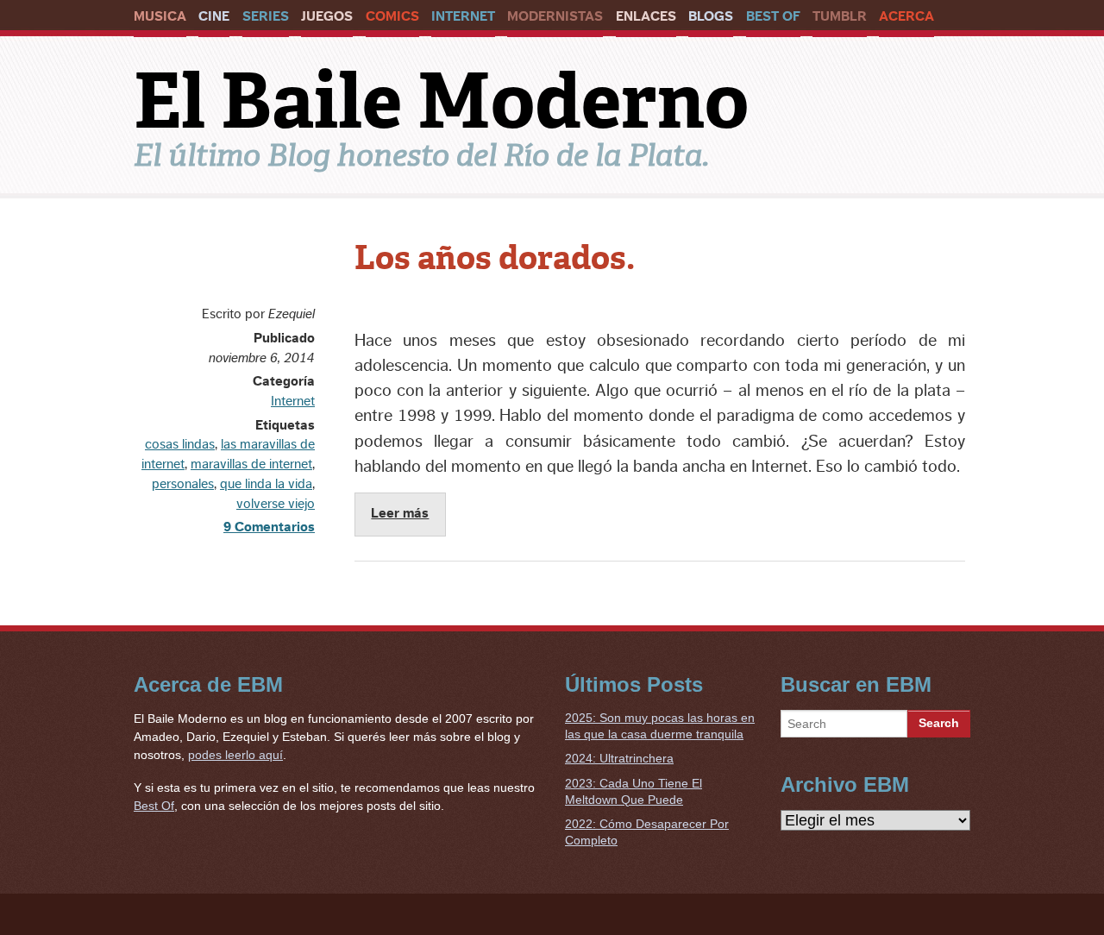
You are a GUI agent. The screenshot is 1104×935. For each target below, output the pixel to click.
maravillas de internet (251, 464)
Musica (160, 16)
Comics (392, 16)
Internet (463, 16)
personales (183, 484)
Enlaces (646, 16)
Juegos (327, 16)
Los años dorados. (494, 257)
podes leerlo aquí (235, 755)
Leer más (400, 513)
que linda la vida (266, 484)
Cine (213, 16)
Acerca (906, 16)
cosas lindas (180, 444)
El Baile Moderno (441, 101)
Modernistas (555, 16)
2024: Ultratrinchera (619, 758)
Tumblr (839, 16)
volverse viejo (275, 504)
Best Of (773, 16)
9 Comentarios (269, 527)
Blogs (710, 16)
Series (265, 16)
